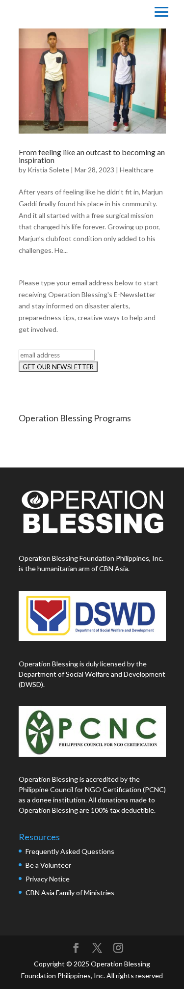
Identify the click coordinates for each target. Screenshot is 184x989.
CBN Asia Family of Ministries (70, 892)
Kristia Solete (48, 169)
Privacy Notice (48, 879)
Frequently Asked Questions (71, 851)
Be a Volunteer (48, 865)
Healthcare (137, 169)
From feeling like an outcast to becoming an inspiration (92, 156)
